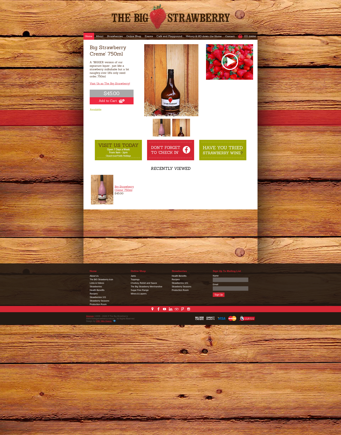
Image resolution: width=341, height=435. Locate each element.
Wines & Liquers (139, 293)
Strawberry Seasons (99, 301)
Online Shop (133, 36)
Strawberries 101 (98, 297)
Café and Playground (169, 36)
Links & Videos (97, 283)
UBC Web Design (104, 321)
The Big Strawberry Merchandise (146, 286)
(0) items (250, 36)
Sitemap (90, 316)
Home (88, 36)
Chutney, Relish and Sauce (144, 283)
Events (149, 36)
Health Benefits (97, 290)
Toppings (135, 279)
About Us (94, 276)
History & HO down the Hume (204, 36)
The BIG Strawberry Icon (101, 279)
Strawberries (115, 36)
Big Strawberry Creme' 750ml (124, 188)
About (100, 36)
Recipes (94, 293)
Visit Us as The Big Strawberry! (110, 83)
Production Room (98, 304)
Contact (230, 36)
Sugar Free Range (140, 290)
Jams (133, 276)
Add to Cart (108, 101)
